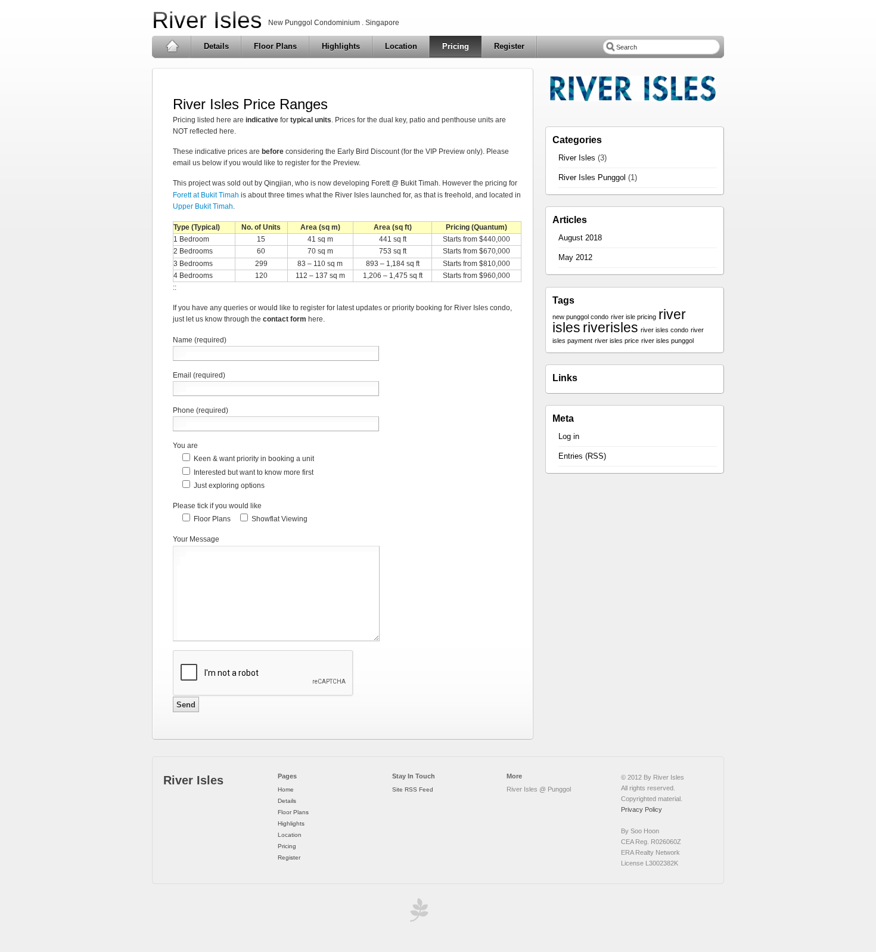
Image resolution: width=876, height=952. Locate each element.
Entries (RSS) (582, 456)
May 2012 (575, 257)
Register (509, 46)
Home (172, 46)
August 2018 (580, 237)
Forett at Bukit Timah (206, 195)
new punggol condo (580, 316)
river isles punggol (667, 340)
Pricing (455, 46)
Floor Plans (275, 46)
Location (401, 46)
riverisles (610, 327)
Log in (568, 436)
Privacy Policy (641, 809)
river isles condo (664, 329)
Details (216, 46)
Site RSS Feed (412, 789)
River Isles (207, 20)
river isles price (617, 340)
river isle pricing (633, 316)
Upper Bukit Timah (203, 206)
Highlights (341, 46)
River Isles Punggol (592, 177)
